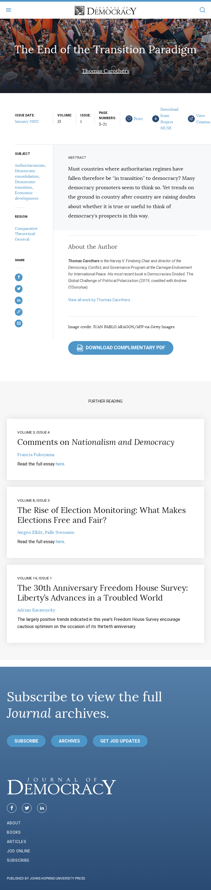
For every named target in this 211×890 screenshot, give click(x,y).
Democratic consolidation (27, 173)
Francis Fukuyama (35, 454)
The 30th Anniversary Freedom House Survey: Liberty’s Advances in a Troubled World (102, 593)
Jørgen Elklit (30, 532)
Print (138, 118)
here (60, 464)
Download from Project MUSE (169, 118)
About (14, 823)
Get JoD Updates (120, 741)
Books (14, 832)
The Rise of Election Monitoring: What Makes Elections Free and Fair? (101, 515)
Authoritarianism (30, 165)
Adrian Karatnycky (36, 610)
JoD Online (18, 851)
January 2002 (27, 121)
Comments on (95, 442)
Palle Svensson (59, 532)
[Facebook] (11, 808)
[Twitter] (27, 808)
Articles (16, 841)
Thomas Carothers (105, 71)
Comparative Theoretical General (26, 234)
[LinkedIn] (42, 808)
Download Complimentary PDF (121, 347)
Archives (69, 741)
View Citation (203, 118)
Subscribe (26, 741)
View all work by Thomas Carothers (99, 300)
